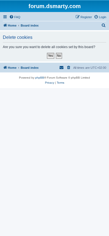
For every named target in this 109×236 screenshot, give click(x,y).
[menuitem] (14, 17)
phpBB (39, 77)
